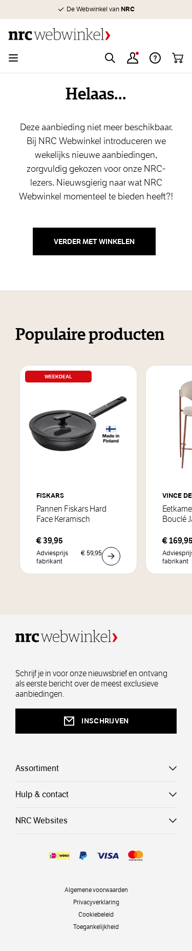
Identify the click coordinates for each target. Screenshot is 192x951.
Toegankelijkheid (96, 926)
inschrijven (105, 720)
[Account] (132, 58)
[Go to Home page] (96, 34)
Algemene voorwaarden (96, 889)
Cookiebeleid (96, 914)
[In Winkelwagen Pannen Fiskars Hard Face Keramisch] (111, 556)
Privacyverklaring (96, 902)
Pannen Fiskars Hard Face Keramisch (71, 514)
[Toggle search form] (110, 58)
